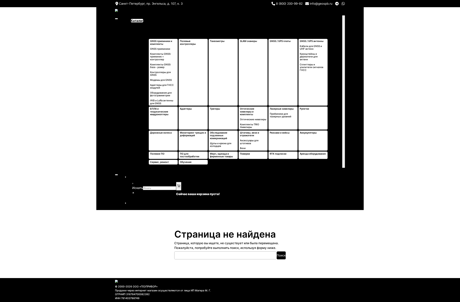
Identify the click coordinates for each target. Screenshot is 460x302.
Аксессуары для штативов (249, 142)
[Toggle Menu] (116, 18)
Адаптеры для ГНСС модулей (162, 86)
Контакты (335, 25)
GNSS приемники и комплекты (161, 42)
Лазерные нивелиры (282, 108)
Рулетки (304, 108)
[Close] (343, 91)
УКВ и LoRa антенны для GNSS (161, 102)
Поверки (245, 153)
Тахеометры (217, 41)
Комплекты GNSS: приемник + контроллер (160, 57)
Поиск (281, 255)
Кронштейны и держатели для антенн (309, 57)
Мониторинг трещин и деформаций (193, 134)
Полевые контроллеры (188, 42)
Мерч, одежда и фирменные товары (221, 155)
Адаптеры (186, 108)
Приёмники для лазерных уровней (280, 115)
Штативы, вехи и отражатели (249, 134)
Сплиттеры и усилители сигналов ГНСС (311, 67)
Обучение (186, 162)
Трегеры (215, 108)
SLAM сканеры (248, 41)
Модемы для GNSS (161, 80)
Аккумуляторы (308, 132)
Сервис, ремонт (159, 162)
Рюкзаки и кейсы (279, 132)
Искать (137, 188)
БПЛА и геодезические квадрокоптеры (159, 111)
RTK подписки (278, 153)
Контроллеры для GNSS (160, 73)
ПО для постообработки (189, 155)
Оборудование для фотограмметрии (161, 94)
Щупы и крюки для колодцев (220, 145)
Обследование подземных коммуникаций (218, 135)
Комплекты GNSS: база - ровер (160, 66)
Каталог (137, 20)
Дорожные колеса (161, 132)
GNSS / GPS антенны (311, 41)
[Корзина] (178, 186)
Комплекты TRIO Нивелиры (249, 126)
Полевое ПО (157, 153)
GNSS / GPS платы (280, 41)
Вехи (243, 148)
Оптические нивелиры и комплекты (247, 111)
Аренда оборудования (313, 153)
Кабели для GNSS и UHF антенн (311, 47)
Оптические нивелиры (253, 119)
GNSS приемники (160, 49)
